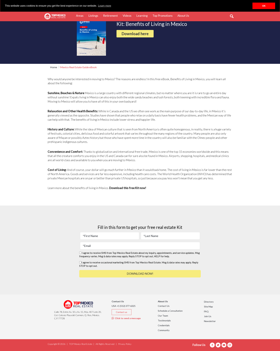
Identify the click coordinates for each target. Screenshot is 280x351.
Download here (135, 33)
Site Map (208, 306)
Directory (209, 301)
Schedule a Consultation (170, 310)
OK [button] (264, 6)
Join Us (207, 316)
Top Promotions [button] (163, 15)
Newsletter (210, 321)
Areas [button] (81, 15)
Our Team (163, 315)
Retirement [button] (111, 15)
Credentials (164, 325)
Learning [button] (143, 15)
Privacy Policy (124, 344)
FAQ (206, 311)
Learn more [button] (104, 5)
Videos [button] (128, 15)
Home (53, 67)
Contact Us (163, 306)
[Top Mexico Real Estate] (55, 16)
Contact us (121, 312)
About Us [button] (184, 15)
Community (163, 330)
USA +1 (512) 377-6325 (123, 306)
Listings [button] (94, 15)
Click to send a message (127, 318)
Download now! (140, 273)
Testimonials (164, 320)
